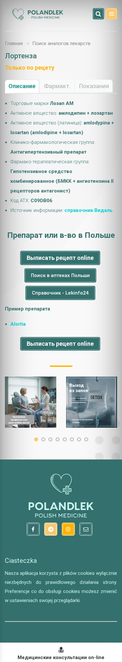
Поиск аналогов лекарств (61, 43)
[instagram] (68, 529)
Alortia (18, 324)
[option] (30, 402)
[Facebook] (33, 529)
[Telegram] (50, 529)
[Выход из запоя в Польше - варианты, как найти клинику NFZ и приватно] (91, 402)
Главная (14, 43)
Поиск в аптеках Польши (60, 275)
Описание (21, 86)
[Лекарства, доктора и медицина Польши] (37, 19)
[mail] (85, 529)
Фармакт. (57, 86)
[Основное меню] (111, 13)
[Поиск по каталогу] (98, 13)
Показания (94, 86)
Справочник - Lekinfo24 (60, 293)
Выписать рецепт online (60, 257)
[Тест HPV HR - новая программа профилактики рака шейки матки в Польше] (30, 402)
